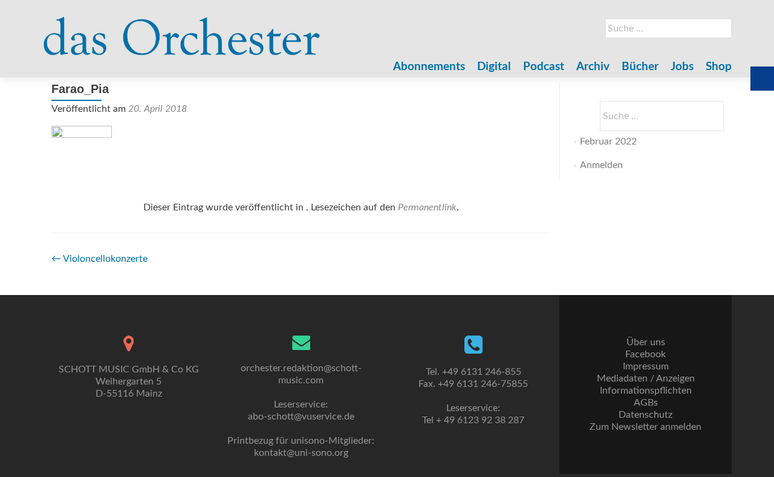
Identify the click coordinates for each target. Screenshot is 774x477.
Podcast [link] (543, 67)
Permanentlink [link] (427, 207)
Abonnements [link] (429, 67)
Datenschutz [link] (645, 415)
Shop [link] (719, 67)
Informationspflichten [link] (646, 390)
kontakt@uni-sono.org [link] (301, 453)
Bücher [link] (640, 67)
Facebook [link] (645, 354)
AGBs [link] (646, 402)
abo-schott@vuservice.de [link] (301, 416)
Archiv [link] (593, 67)
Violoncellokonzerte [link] (99, 259)
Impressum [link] (646, 366)
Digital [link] (494, 67)
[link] (182, 30)
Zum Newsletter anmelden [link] (645, 427)
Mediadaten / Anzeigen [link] (646, 378)
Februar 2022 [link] (608, 141)
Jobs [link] (682, 67)
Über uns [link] (645, 342)
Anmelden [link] (601, 165)
